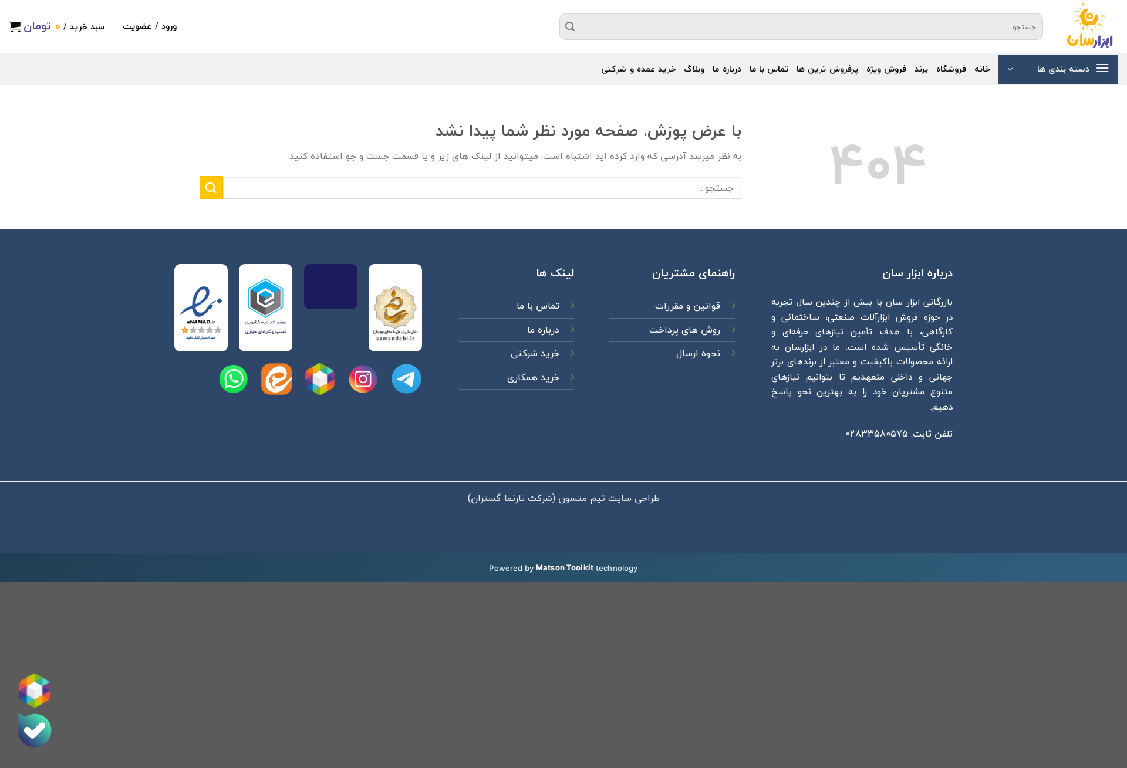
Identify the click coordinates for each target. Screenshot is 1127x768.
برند (921, 69)
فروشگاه (951, 69)
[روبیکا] (35, 691)
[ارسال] (570, 26)
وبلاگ (694, 69)
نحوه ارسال (698, 353)
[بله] (35, 730)
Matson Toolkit (564, 567)
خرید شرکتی (535, 353)
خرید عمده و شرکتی (638, 69)
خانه (982, 69)
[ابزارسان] (1089, 26)
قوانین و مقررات (686, 305)
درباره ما (727, 69)
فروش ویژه (886, 69)
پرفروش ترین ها (827, 69)
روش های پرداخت (683, 330)
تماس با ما (769, 69)
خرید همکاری (533, 377)
